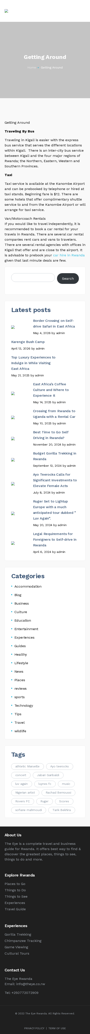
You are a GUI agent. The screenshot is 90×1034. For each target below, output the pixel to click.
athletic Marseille (27, 766)
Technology (23, 705)
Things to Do (15, 890)
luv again (21, 783)
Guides (20, 646)
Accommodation (28, 586)
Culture (20, 612)
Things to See (16, 896)
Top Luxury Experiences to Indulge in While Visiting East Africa (33, 363)
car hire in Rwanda (69, 255)
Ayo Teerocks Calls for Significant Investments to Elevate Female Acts (55, 480)
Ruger (44, 801)
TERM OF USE (57, 1028)
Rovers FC (22, 801)
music (66, 783)
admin (60, 333)
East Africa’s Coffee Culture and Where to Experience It (51, 390)
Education (22, 620)
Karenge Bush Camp (28, 342)
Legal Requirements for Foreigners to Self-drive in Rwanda (54, 539)
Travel (19, 722)
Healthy (20, 654)
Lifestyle (21, 663)
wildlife (20, 731)
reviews (20, 688)
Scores (64, 801)
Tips (17, 714)
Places (19, 680)
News (18, 671)
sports (19, 697)
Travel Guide (15, 909)
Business (21, 603)
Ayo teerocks (59, 766)
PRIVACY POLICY (34, 1028)
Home (31, 67)
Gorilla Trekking (18, 934)
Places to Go (15, 884)
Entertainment (26, 629)
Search (68, 278)
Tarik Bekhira (61, 810)
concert (20, 775)
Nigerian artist (25, 792)
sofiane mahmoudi (28, 810)
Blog (17, 595)
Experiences (24, 637)
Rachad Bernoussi (58, 792)
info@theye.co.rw (30, 984)
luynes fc (44, 783)
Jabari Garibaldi (48, 775)
